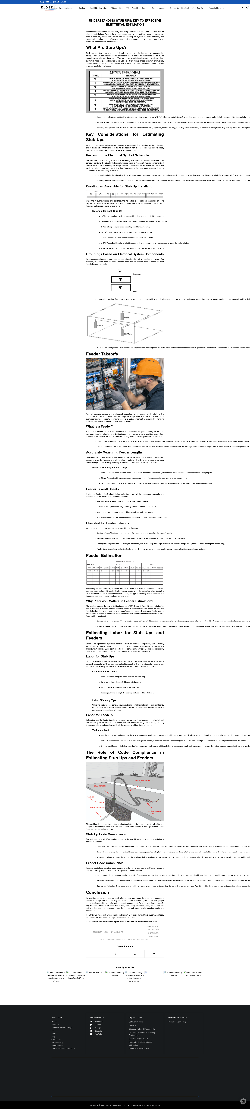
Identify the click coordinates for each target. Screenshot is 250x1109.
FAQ (127, 8)
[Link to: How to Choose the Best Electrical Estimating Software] (193, 980)
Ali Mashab (118, 932)
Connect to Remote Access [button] (153, 8)
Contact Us (174, 8)
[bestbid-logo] (49, 8)
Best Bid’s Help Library (99, 8)
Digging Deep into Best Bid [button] (192, 8)
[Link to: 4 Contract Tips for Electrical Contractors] (154, 980)
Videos (114, 8)
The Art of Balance (216, 8)
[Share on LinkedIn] (134, 954)
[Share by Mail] (154, 954)
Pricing (82, 8)
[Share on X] (115, 954)
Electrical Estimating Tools (136, 939)
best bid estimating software (154, 929)
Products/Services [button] (66, 8)
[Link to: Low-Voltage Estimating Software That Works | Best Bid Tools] (76, 980)
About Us (135, 8)
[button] (243, 1101)
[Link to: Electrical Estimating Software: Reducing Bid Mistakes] (56, 980)
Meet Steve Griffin (60, 2)
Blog (121, 8)
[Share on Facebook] (96, 954)
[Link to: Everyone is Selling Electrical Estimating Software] (173, 980)
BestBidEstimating (151, 914)
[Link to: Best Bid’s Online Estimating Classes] (95, 980)
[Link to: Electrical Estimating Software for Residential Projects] (134, 980)
